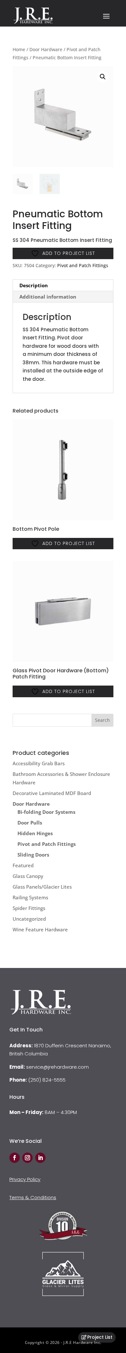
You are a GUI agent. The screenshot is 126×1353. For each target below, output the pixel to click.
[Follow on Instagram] (27, 1158)
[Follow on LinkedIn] (40, 1158)
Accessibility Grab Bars (39, 763)
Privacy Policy (24, 1179)
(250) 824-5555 (47, 1079)
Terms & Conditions (32, 1197)
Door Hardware (45, 49)
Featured (23, 865)
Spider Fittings (29, 908)
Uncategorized (29, 918)
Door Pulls (29, 822)
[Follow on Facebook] (14, 1158)
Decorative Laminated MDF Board (52, 793)
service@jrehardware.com (57, 1066)
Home (19, 49)
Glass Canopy (28, 876)
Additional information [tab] (47, 296)
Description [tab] (33, 285)
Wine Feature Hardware (40, 929)
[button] (103, 77)
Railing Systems (30, 897)
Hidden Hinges (35, 833)
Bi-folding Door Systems (46, 812)
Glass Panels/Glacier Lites (42, 886)
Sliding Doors (33, 854)
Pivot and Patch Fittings (82, 265)
